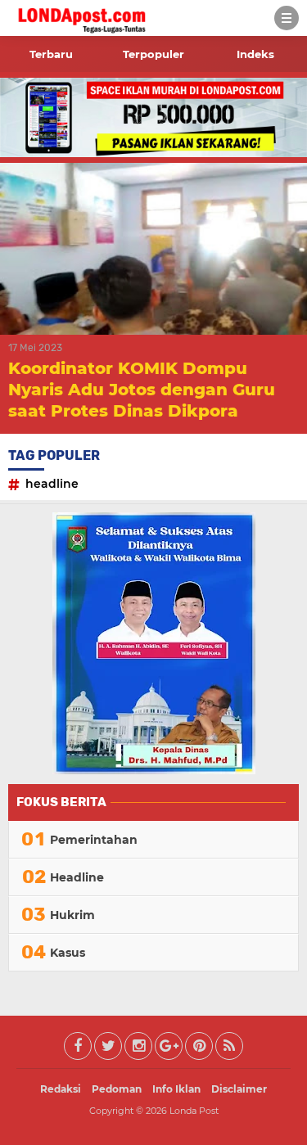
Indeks (255, 54)
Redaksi (60, 1089)
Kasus (67, 952)
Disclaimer (239, 1089)
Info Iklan (176, 1089)
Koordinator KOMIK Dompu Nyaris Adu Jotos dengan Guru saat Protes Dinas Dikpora (141, 389)
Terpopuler (153, 54)
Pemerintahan (94, 839)
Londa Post (194, 1110)
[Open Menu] (286, 18)
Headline (52, 483)
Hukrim (72, 915)
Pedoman (117, 1089)
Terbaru (51, 54)
